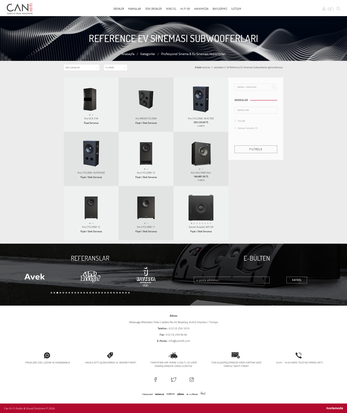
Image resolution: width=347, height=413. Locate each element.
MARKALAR (134, 8)
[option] (91, 99)
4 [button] (200, 224)
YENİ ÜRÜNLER (153, 8)
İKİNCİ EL (171, 8)
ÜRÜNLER (118, 8)
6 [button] (206, 224)
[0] (332, 8)
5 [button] (203, 224)
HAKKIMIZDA (201, 8)
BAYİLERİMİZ (220, 8)
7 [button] (208, 224)
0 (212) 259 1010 (179, 328)
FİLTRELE (255, 149)
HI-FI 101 (185, 8)
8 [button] (211, 224)
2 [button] (93, 115)
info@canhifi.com (179, 341)
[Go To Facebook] (155, 379)
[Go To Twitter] (174, 379)
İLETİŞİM (236, 8)
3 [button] (197, 224)
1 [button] (90, 115)
